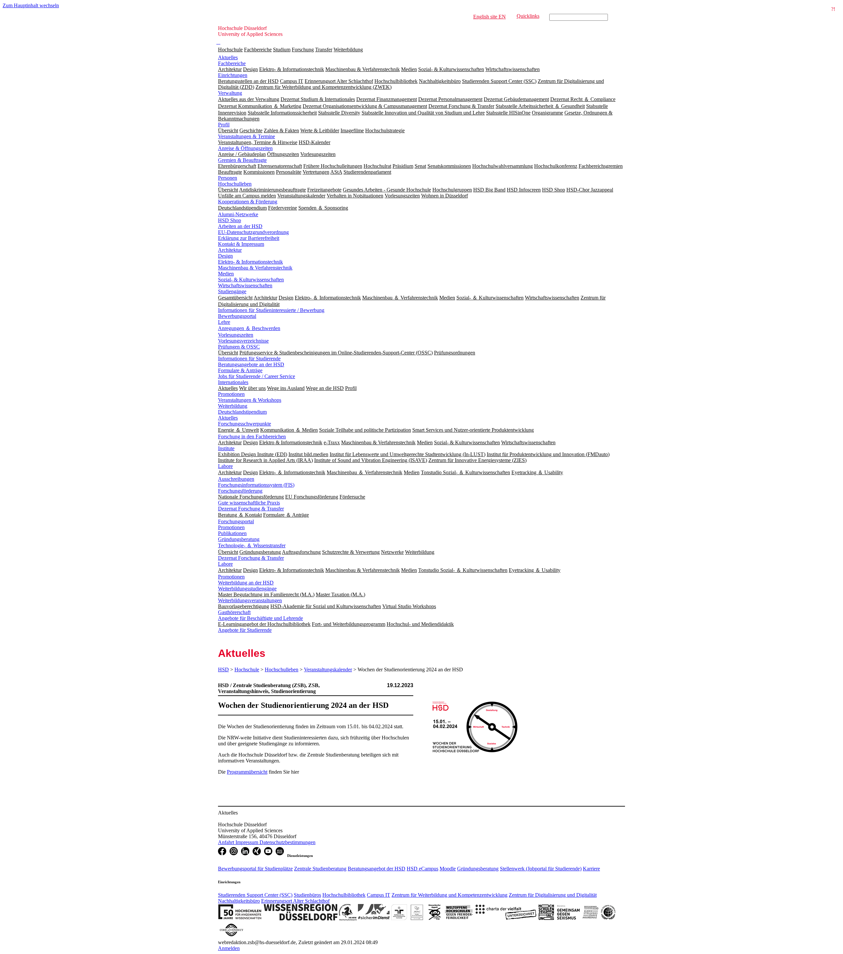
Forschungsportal (236, 521)
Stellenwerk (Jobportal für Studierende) (541, 868)
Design (225, 256)
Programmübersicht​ (247, 772)
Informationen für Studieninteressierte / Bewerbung (271, 310)
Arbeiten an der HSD (240, 226)
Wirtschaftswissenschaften (245, 285)
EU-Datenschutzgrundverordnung (253, 232)
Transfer (323, 49)
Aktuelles (228, 57)
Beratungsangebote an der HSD (251, 364)
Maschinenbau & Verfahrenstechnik (255, 268)
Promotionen (231, 394)
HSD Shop (229, 220)
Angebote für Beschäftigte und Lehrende (260, 618)
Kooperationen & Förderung (247, 201)
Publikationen (232, 533)
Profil (224, 124)
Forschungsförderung (240, 491)
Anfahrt (226, 842)
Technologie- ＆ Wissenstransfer (252, 545)
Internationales (233, 382)
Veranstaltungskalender (328, 669)
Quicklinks (528, 16)
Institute (226, 448)
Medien (226, 273)
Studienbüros (307, 895)
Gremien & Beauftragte (242, 160)
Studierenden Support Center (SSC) (255, 895)
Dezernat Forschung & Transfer (251, 508)
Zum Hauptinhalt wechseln (31, 5)
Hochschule (230, 49)
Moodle (448, 868)
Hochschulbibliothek (344, 895)
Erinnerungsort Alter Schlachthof (295, 901)
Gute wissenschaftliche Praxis (249, 502)
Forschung (303, 49)
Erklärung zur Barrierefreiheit (248, 238)
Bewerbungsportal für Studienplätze (255, 868)
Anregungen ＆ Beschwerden (249, 328)
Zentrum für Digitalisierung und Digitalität (553, 895)
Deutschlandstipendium (242, 412)
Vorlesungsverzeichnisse (243, 341)
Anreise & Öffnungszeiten (245, 148)
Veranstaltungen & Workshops (249, 400)
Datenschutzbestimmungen (287, 842)
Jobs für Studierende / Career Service (256, 376)
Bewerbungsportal (237, 316)
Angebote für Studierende (245, 630)
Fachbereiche (258, 49)
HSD (223, 669)
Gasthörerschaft (234, 612)
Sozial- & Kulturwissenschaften (251, 279)
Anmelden (229, 948)
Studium (281, 49)
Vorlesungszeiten (235, 335)
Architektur (230, 250)
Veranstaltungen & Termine (246, 136)
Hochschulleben (235, 184)
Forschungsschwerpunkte (244, 423)
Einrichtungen (232, 75)
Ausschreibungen (236, 479)
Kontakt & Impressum (241, 244)
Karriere (591, 868)
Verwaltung (230, 93)
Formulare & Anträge (240, 370)
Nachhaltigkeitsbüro (239, 901)
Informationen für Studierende (249, 358)
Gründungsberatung (238, 539)
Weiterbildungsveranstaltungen (250, 600)
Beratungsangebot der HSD (376, 868)
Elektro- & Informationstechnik (250, 262)
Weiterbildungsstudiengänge (247, 588)
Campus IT (378, 895)
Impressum (247, 842)
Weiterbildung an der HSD (246, 582)
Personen (227, 178)
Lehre (224, 322)
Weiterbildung (348, 49)
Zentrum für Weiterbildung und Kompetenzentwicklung (449, 895)
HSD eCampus (422, 868)
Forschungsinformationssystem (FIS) (256, 485)
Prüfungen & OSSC (239, 346)
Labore (225, 466)
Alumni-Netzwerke (238, 214)
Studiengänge (232, 291)
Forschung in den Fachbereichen (252, 436)
